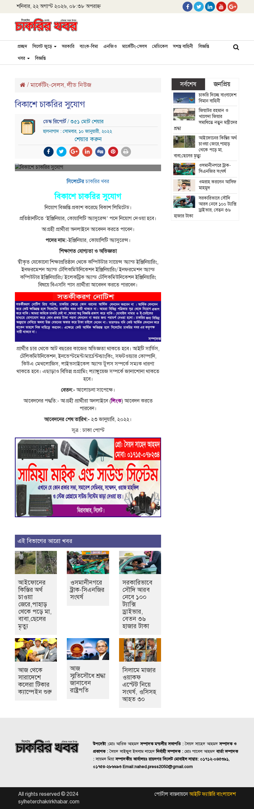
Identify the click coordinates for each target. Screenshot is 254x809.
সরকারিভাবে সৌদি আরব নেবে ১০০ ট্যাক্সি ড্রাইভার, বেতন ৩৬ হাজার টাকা (205, 207)
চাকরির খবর (88, 181)
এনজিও (110, 46)
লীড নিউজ (79, 85)
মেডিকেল (160, 46)
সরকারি (68, 46)
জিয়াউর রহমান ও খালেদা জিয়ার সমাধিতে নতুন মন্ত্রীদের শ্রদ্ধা (205, 119)
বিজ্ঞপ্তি (203, 46)
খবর (22, 58)
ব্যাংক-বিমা (89, 46)
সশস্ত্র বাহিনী (183, 46)
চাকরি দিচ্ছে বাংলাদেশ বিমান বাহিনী (217, 98)
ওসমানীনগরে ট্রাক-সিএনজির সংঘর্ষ (87, 590)
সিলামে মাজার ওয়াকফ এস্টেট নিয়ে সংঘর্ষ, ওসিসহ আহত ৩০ (139, 684)
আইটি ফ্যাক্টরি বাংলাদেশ (212, 794)
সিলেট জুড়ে (42, 46)
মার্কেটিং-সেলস (134, 46)
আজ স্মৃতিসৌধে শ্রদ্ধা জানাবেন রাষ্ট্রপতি (88, 679)
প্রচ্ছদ (22, 46)
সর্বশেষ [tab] (188, 84)
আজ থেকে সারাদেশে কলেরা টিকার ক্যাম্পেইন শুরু (35, 681)
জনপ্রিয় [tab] (222, 84)
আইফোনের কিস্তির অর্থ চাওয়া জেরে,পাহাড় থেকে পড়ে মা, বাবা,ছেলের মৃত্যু (35, 604)
